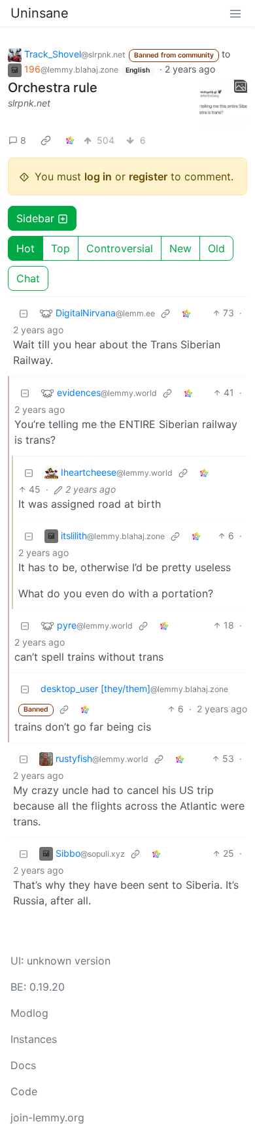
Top (60, 248)
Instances (33, 1039)
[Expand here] (223, 104)
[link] (46, 139)
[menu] (235, 13)
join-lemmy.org (47, 1117)
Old (216, 248)
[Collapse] (23, 313)
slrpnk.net (29, 102)
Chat (28, 278)
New (180, 248)
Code (23, 1091)
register (148, 176)
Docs (23, 1065)
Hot (25, 248)
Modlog (29, 1012)
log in (98, 176)
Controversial (119, 248)
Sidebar (35, 218)
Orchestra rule (52, 87)
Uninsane (39, 13)
